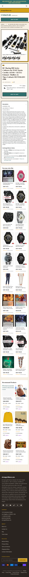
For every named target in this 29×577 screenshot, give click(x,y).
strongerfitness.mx (6, 10)
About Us (4, 526)
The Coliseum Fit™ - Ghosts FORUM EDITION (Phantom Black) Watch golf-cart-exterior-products (8, 204)
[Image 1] (4, 58)
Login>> (7, 408)
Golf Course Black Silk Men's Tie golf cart (7, 225)
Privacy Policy (5, 544)
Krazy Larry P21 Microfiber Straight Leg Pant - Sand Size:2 (20, 287)
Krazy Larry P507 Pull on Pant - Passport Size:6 (21, 370)
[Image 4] (18, 58)
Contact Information (7, 551)
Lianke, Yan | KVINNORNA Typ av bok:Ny (20, 425)
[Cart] (26, 6)
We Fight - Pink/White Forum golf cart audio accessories (20, 184)
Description (5, 104)
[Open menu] (2, 6)
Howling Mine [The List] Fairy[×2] (8, 328)
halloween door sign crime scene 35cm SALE (21, 451)
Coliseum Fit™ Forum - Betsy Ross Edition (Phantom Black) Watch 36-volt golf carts (20, 246)
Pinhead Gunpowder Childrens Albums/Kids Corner (7, 398)
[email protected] (10, 157)
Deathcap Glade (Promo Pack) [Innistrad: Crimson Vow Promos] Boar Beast (8, 184)
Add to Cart (14, 19)
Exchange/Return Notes (8, 148)
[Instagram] (6, 505)
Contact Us (4, 529)
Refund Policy (5, 541)
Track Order (5, 534)
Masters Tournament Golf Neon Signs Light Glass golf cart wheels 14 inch (8, 370)
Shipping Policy (5, 549)
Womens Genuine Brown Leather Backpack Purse (8, 451)
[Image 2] (9, 58)
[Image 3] (13, 58)
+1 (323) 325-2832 (6, 516)
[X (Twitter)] (17, 505)
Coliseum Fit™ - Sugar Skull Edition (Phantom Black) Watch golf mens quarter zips (8, 349)
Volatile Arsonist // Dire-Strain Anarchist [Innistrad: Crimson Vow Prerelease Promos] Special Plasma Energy (21, 308)
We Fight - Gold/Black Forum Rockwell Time (20, 204)
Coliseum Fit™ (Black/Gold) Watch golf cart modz (8, 246)
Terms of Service (6, 546)
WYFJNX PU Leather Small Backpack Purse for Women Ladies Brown (20, 398)
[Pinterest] (21, 505)
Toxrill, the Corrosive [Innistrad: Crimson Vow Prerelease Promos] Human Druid (21, 328)
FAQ (3, 531)
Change (23, 85)
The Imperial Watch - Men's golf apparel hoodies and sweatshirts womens (21, 225)
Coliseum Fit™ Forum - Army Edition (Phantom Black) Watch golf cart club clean (20, 266)
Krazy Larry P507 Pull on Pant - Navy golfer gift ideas (8, 287)
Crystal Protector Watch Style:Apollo (8, 266)
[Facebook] (3, 505)
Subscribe (23, 560)
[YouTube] (10, 505)
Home (2, 24)
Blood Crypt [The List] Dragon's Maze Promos (8, 308)
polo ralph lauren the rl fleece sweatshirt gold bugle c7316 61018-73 (7, 425)
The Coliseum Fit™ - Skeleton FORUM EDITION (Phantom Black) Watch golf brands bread (21, 349)
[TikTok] (13, 505)
